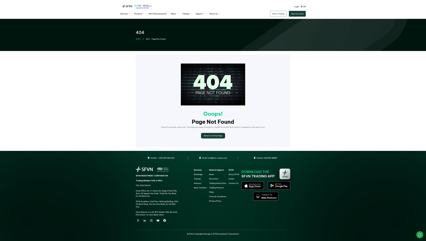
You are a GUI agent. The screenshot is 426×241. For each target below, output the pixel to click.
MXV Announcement (158, 14)
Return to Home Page (213, 136)
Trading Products (216, 188)
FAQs (211, 192)
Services (124, 14)
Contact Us (233, 183)
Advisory (197, 183)
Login (296, 6)
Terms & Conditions (217, 196)
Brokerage (198, 174)
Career (231, 179)
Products (138, 14)
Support (199, 14)
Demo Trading (278, 14)
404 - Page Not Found (156, 39)
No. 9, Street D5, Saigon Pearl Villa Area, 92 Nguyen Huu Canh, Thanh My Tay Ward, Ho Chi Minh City (156, 193)
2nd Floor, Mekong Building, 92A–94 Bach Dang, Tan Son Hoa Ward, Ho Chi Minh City (157, 204)
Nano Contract (200, 188)
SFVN (138, 39)
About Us (213, 14)
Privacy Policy (215, 201)
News (173, 14)
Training (185, 14)
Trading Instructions (217, 183)
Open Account (297, 14)
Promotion (213, 179)
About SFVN (234, 174)
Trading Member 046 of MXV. (149, 180)
